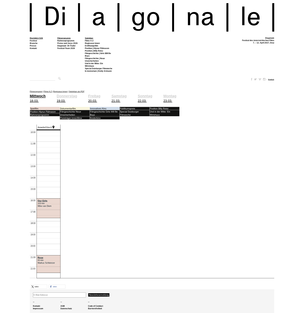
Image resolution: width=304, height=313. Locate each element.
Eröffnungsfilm (91, 46)
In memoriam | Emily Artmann (98, 71)
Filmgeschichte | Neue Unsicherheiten (95, 59)
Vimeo (260, 79)
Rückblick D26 (36, 38)
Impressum (38, 308)
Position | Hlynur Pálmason (97, 48)
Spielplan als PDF (76, 91)
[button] (39, 287)
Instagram (264, 79)
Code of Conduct (95, 306)
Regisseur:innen (92, 43)
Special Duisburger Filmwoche (98, 68)
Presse (33, 46)
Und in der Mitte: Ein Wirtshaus (94, 64)
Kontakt (33, 48)
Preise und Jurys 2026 (67, 43)
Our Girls (42, 200)
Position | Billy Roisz (94, 51)
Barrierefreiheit (95, 308)
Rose (40, 257)
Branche (34, 43)
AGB (62, 306)
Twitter (255, 79)
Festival (33, 41)
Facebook (251, 79)
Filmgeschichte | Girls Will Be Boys (98, 54)
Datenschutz (66, 308)
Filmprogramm (64, 38)
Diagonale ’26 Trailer (66, 46)
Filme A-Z (89, 41)
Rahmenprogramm (65, 41)
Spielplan (89, 38)
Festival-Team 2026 (66, 48)
